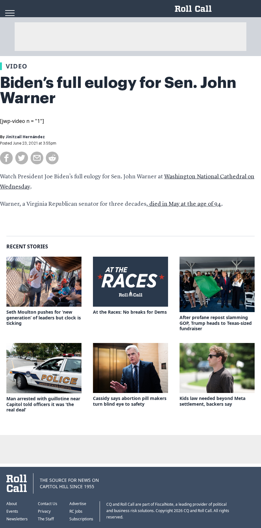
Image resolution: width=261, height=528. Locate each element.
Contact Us (47, 503)
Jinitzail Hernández (25, 137)
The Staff (46, 519)
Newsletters (17, 519)
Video (16, 66)
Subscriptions (81, 519)
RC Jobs (75, 511)
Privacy (44, 511)
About (11, 503)
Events (12, 511)
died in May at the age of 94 (184, 204)
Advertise (77, 503)
